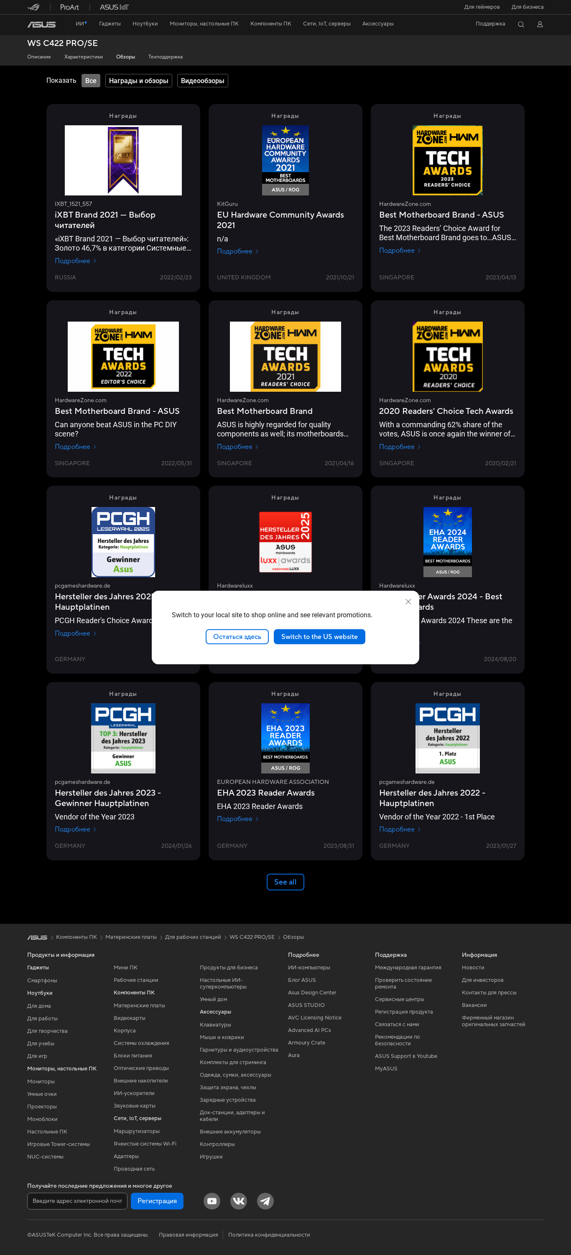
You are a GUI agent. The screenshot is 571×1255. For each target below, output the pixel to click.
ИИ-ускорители (134, 1093)
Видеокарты (129, 1018)
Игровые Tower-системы (58, 1144)
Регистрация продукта (404, 1012)
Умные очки (42, 1094)
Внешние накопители (141, 1081)
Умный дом (213, 999)
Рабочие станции (136, 980)
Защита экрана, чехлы (228, 1087)
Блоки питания (133, 1055)
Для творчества (47, 1031)
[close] (408, 601)
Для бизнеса (528, 7)
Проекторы (42, 1106)
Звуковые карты (134, 1106)
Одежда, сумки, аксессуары (235, 1075)
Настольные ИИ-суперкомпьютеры (223, 983)
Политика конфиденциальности (269, 1235)
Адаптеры (126, 1156)
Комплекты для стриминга (233, 1062)
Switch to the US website (319, 636)
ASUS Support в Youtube (406, 1056)
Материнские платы (139, 1005)
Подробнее (72, 261)
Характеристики (83, 57)
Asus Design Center (312, 992)
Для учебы (40, 1043)
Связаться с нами (397, 1024)
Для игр (37, 1056)
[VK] (238, 1201)
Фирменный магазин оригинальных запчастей (493, 1021)
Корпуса (125, 1030)
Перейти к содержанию (32, 25)
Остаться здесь (237, 636)
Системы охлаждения (141, 1043)
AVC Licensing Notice (315, 1017)
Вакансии (474, 1005)
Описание (39, 57)
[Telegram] (265, 1201)
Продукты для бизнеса (229, 967)
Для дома (39, 1006)
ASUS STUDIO (306, 1005)
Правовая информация (188, 1235)
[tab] (91, 80)
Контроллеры (217, 1144)
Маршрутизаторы (137, 1131)
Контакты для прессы (489, 992)
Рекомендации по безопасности (397, 1040)
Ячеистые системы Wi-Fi (145, 1144)
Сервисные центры (399, 999)
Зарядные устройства (228, 1100)
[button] (482, 7)
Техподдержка (165, 57)
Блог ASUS (302, 980)
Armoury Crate (306, 1042)
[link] (41, 25)
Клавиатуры (215, 1025)
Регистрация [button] (157, 1201)
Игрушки (211, 1157)
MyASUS (386, 1068)
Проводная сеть (134, 1169)
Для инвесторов (483, 980)
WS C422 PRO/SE (62, 43)
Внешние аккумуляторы (230, 1131)
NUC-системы (45, 1157)
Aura (294, 1055)
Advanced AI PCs (309, 1030)
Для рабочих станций (193, 937)
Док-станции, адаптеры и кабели (232, 1116)
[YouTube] (212, 1201)
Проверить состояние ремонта (403, 983)
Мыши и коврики (222, 1037)
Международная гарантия (408, 967)
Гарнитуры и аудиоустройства (239, 1050)
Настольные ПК (47, 1131)
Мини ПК (126, 967)
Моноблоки (42, 1119)
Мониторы (41, 1081)
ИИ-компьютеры (309, 967)
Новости (473, 967)
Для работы (42, 1018)
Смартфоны (42, 980)
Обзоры (125, 57)
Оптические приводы (141, 1068)
